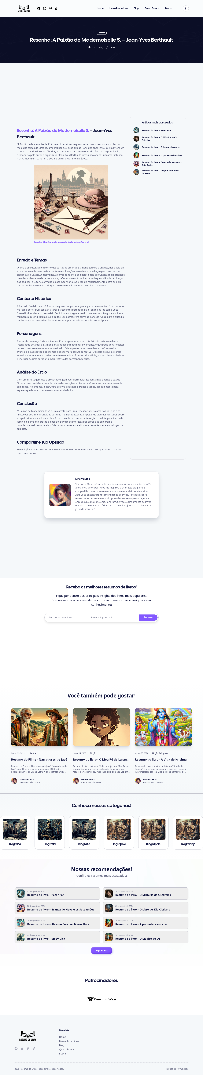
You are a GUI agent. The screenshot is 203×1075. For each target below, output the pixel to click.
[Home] (89, 47)
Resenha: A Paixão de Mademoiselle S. (53, 131)
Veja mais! (101, 950)
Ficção (93, 753)
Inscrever (148, 617)
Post (113, 47)
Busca (168, 8)
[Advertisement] (101, 90)
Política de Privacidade (177, 1068)
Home (100, 8)
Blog (136, 8)
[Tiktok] (50, 8)
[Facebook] (38, 8)
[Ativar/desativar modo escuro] (186, 8)
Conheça (101, 33)
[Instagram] (44, 8)
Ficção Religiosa (160, 753)
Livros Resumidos (119, 8)
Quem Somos (152, 8)
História (32, 753)
